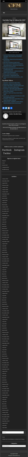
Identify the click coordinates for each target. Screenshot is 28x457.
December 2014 (5, 284)
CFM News (14, 18)
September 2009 (5, 421)
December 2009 (5, 414)
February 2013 (5, 332)
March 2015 (4, 278)
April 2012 (4, 354)
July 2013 (4, 321)
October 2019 (5, 191)
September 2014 (5, 291)
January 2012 (5, 360)
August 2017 (4, 217)
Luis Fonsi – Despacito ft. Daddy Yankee (12, 82)
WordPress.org (5, 169)
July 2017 (4, 219)
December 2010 (5, 388)
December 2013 (5, 310)
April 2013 (4, 328)
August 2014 (4, 293)
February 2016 (5, 254)
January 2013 (5, 334)
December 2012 (5, 336)
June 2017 (4, 222)
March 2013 (4, 330)
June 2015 (4, 271)
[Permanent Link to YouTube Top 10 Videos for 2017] (14, 31)
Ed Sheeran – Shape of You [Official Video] (12, 84)
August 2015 (4, 267)
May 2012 (4, 351)
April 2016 (4, 250)
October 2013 (5, 315)
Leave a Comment (21, 22)
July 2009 (4, 425)
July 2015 (4, 269)
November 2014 (5, 286)
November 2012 (5, 338)
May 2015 (4, 273)
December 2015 (5, 258)
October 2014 (5, 289)
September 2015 (5, 265)
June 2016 (4, 248)
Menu (4, 1)
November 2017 (5, 211)
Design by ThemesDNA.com (14, 455)
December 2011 (5, 362)
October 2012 (5, 341)
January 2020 (5, 189)
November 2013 (5, 312)
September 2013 (5, 317)
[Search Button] (26, 1)
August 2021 (4, 183)
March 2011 (4, 382)
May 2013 (4, 325)
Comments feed (5, 167)
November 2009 (5, 416)
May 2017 (4, 224)
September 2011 (5, 369)
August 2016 (4, 243)
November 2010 (5, 390)
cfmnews (10, 111)
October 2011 (5, 366)
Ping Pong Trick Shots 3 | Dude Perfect (12, 62)
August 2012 (4, 345)
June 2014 (4, 297)
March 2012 (4, 356)
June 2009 (4, 427)
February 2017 (5, 230)
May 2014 (4, 299)
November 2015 (5, 260)
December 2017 (5, 209)
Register (4, 160)
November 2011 (5, 364)
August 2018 (4, 200)
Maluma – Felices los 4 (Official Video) (11, 87)
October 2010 (5, 392)
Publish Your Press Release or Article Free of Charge (13, 439)
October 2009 (5, 418)
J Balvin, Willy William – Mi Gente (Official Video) (14, 85)
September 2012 (5, 343)
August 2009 (5, 423)
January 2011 (5, 386)
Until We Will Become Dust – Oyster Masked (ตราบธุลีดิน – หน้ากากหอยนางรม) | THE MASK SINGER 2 (13, 56)
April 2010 (4, 405)
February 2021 (5, 185)
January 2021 (5, 187)
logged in (9, 135)
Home (3, 437)
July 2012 (4, 347)
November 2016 (5, 237)
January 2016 (5, 256)
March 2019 (4, 198)
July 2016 (4, 245)
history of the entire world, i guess (11, 73)
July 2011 (4, 373)
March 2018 (4, 204)
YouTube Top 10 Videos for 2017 (14, 20)
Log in (3, 162)
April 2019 (4, 196)
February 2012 (5, 358)
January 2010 (5, 412)
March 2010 (4, 408)
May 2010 (4, 403)
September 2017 (5, 215)
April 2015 (4, 276)
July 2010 (4, 399)
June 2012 (4, 349)
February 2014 (5, 306)
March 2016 (4, 252)
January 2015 (5, 282)
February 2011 (5, 384)
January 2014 (5, 308)
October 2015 (5, 263)
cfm (7, 111)
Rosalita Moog (6, 22)
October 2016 (5, 239)
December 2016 (5, 235)
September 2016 (5, 241)
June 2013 (4, 323)
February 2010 (5, 410)
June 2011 (4, 375)
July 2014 (4, 295)
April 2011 (4, 379)
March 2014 (4, 304)
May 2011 (4, 377)
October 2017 (5, 213)
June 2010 (4, 401)
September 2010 (5, 395)
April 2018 (4, 202)
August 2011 (4, 371)
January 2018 (5, 206)
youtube (19, 111)
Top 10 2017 (15, 111)
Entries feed (4, 165)
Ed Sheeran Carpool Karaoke (10, 66)
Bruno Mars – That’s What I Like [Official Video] (13, 88)
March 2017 (4, 228)
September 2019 (5, 193)
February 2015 (5, 280)
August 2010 (4, 397)
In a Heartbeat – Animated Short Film (11, 75)
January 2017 (5, 232)
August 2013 (4, 319)
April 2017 (4, 226)
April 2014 (4, 302)
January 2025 (5, 178)
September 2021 (5, 180)
